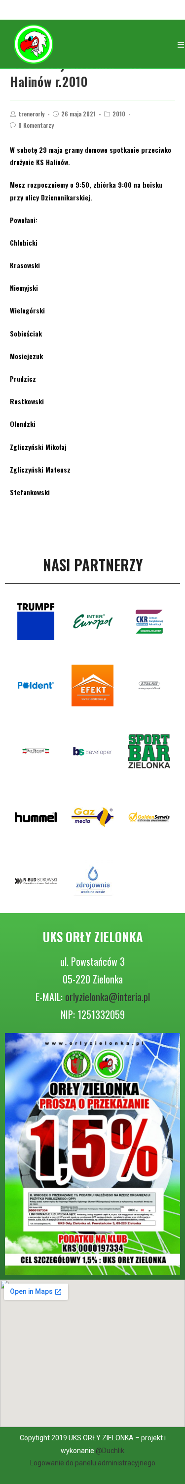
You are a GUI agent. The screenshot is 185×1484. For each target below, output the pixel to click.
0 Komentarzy (36, 125)
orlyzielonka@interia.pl (107, 996)
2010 (118, 114)
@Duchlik (110, 1451)
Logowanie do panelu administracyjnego (92, 1463)
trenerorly (31, 114)
